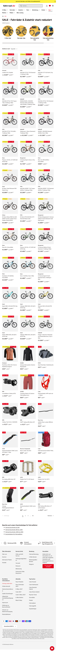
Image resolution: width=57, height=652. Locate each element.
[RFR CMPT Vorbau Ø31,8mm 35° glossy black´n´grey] (28, 411)
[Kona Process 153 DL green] (28, 236)
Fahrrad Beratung (33, 554)
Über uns (4, 554)
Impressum (5, 602)
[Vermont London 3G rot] (10, 61)
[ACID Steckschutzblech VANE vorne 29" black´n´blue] (10, 439)
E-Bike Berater (33, 557)
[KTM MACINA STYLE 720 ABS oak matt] (10, 120)
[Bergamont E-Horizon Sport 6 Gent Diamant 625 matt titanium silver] (46, 265)
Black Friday (19, 600)
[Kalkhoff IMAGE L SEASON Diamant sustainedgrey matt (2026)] (46, 120)
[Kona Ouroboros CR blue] (10, 265)
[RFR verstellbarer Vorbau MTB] (10, 382)
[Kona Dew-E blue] (28, 265)
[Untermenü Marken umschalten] (7, 13)
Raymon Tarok (33, 594)
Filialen (11, 12)
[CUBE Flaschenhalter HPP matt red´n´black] (46, 382)
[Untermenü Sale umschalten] (52, 10)
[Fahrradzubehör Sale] (34, 31)
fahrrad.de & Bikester (9, 644)
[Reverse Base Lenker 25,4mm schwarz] (28, 439)
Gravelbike (32, 597)
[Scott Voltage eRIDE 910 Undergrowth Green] (28, 324)
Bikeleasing (19, 568)
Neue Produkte (19, 581)
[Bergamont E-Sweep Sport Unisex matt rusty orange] (28, 149)
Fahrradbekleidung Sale (48, 39)
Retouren (18, 566)
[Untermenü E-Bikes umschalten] (7, 10)
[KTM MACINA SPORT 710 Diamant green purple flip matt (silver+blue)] (46, 177)
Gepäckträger (32, 608)
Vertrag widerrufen (7, 583)
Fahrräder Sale (21, 38)
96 (33, 515)
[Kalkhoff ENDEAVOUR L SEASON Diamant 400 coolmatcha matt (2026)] (28, 90)
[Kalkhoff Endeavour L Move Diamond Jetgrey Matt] (28, 120)
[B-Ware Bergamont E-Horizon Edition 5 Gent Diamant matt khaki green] (46, 206)
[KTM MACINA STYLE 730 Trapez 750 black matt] (10, 90)
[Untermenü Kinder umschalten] (46, 10)
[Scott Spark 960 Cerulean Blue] (10, 295)
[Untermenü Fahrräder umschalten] (16, 10)
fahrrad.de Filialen (7, 559)
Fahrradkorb (32, 603)
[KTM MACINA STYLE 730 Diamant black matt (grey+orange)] (28, 61)
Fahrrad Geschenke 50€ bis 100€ (14, 529)
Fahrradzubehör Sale (34, 39)
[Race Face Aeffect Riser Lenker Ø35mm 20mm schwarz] (46, 411)
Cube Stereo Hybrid (34, 592)
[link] (11, 515)
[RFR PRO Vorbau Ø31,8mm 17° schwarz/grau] (46, 495)
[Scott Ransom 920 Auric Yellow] (46, 295)
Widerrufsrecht (6, 586)
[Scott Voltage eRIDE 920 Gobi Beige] (28, 295)
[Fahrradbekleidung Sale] (48, 31)
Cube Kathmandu (33, 584)
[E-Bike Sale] (7, 31)
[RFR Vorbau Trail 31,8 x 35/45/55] (10, 411)
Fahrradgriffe (32, 606)
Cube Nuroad (32, 581)
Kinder (43, 10)
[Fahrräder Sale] (21, 31)
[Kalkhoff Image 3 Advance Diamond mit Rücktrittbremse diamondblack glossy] (46, 324)
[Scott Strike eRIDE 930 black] (10, 324)
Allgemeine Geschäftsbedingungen (7, 598)
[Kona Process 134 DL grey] (10, 149)
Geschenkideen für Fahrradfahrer (13, 534)
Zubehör (20, 10)
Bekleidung (35, 10)
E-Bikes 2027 (19, 589)
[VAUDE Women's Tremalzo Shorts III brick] (28, 382)
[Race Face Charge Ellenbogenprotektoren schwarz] (10, 495)
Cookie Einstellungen (7, 593)
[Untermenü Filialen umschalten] (14, 13)
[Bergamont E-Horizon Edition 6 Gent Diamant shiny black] (46, 236)
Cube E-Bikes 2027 (21, 594)
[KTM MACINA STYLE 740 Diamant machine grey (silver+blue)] (46, 90)
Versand (18, 563)
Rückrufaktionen (6, 614)
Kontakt (4, 562)
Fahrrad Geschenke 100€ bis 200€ (14, 532)
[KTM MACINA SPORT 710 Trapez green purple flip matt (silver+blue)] (28, 177)
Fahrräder (12, 10)
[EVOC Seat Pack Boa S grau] (46, 354)
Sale (49, 10)
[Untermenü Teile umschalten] (30, 10)
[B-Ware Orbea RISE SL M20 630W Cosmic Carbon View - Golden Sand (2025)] (10, 206)
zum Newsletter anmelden (48, 566)
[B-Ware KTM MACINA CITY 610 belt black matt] (28, 206)
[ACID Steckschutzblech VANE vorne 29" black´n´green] (28, 495)
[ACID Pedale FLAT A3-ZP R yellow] (46, 468)
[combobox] (31, 5)
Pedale (31, 600)
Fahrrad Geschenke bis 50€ (12, 527)
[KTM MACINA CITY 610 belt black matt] (46, 61)
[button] (49, 5)
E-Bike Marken (19, 597)
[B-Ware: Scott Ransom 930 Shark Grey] (10, 177)
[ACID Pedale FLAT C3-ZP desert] (28, 468)
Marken (4, 12)
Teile (27, 10)
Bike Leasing (20, 12)
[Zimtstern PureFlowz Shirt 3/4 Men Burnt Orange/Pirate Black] (10, 354)
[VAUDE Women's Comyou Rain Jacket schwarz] (28, 354)
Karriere (4, 557)
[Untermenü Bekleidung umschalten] (39, 10)
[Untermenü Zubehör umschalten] (24, 10)
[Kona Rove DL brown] (10, 236)
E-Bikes (4, 10)
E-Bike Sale (8, 38)
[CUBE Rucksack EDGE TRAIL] (46, 439)
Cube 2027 (18, 592)
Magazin (31, 564)
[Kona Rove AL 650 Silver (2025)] (46, 149)
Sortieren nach (6, 48)
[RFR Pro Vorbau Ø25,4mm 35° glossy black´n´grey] (10, 468)
